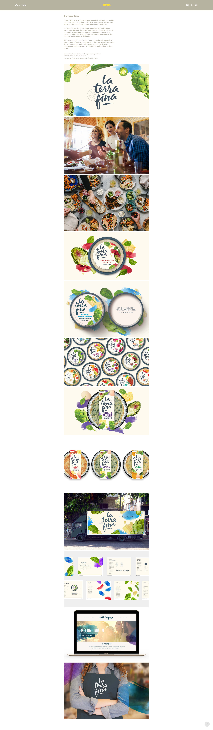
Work (17, 5)
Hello (24, 5)
